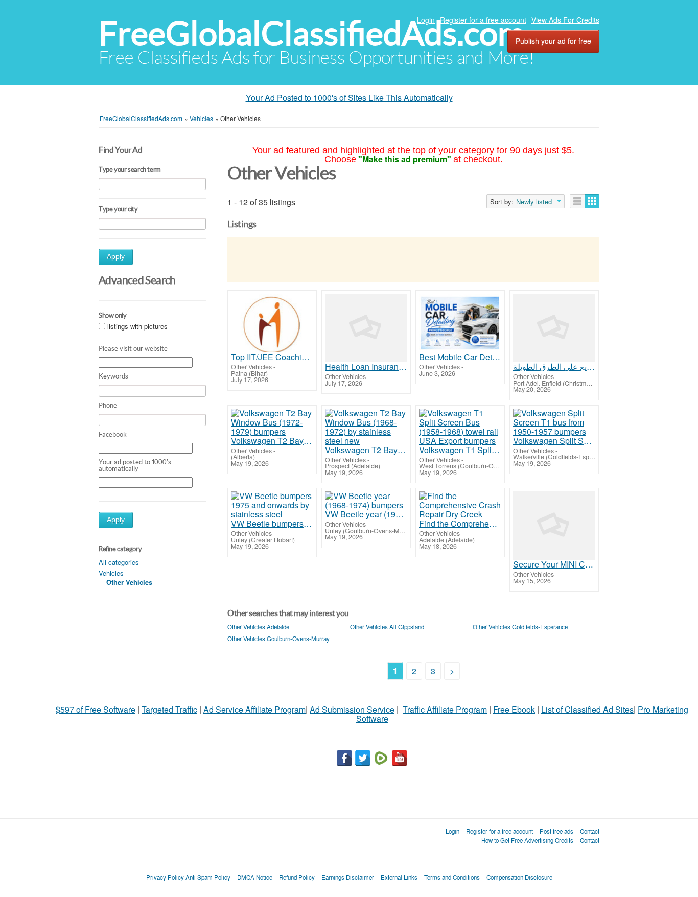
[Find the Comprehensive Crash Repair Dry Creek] (460, 505)
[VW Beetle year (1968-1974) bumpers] (366, 500)
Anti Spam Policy (207, 877)
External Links (399, 877)
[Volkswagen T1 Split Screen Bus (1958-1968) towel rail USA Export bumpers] (460, 427)
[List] (577, 201)
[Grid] (592, 201)
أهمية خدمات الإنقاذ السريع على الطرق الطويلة (554, 366)
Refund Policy (297, 877)
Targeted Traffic (169, 709)
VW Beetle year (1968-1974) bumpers (366, 514)
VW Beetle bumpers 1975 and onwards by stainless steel (272, 523)
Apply (116, 257)
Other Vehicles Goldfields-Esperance (520, 627)
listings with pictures (137, 327)
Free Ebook (514, 709)
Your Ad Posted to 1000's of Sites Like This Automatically (349, 97)
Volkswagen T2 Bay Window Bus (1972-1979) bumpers (272, 440)
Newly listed (534, 201)
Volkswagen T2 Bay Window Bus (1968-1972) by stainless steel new (366, 450)
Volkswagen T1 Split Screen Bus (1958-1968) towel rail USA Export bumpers (460, 450)
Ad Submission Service (352, 709)
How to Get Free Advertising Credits (527, 840)
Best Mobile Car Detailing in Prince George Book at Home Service (460, 357)
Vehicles (111, 573)
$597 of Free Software (95, 709)
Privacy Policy (165, 877)
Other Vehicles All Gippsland (387, 627)
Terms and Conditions (452, 877)
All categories (119, 562)
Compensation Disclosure (519, 877)
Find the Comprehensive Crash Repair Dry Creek (460, 523)
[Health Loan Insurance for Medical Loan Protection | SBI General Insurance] (366, 328)
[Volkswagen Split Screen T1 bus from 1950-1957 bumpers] (554, 422)
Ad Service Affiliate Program (254, 709)
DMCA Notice (254, 877)
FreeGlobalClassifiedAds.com (312, 33)
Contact (589, 831)
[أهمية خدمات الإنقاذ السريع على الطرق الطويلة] (554, 328)
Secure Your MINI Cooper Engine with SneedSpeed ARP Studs (554, 564)
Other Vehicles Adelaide (258, 627)
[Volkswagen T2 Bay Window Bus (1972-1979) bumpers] (272, 422)
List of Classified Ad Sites (587, 709)
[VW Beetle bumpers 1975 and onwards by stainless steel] (272, 505)
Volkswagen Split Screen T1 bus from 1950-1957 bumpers (554, 440)
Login (426, 20)
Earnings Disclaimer (347, 877)
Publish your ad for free (553, 41)
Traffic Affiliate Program (445, 709)
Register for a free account (483, 20)
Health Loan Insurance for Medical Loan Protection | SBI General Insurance (366, 366)
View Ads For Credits (565, 20)
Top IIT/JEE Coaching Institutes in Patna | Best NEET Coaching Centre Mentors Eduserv (272, 357)
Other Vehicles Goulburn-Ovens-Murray (278, 638)
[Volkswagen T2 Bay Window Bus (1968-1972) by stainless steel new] (366, 427)
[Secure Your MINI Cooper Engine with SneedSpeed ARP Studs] (554, 525)
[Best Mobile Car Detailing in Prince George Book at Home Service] (460, 323)
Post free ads (556, 831)
